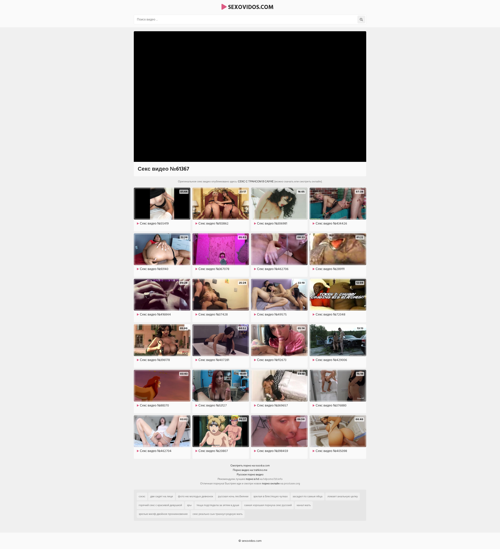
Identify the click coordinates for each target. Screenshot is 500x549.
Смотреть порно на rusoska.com (250, 465)
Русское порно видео (250, 474)
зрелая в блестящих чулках (270, 496)
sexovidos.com (250, 7)
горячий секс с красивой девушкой (160, 505)
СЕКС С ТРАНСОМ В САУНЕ (256, 181)
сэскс (142, 496)
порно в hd (252, 479)
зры (189, 505)
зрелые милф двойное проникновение (163, 514)
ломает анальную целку (342, 496)
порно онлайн (271, 483)
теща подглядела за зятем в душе (217, 505)
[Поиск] (361, 19)
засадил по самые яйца (307, 496)
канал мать (304, 505)
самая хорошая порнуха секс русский (268, 505)
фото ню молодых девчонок (195, 496)
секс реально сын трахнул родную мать (218, 514)
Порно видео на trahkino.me (250, 470)
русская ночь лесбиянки (233, 496)
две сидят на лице (161, 496)
